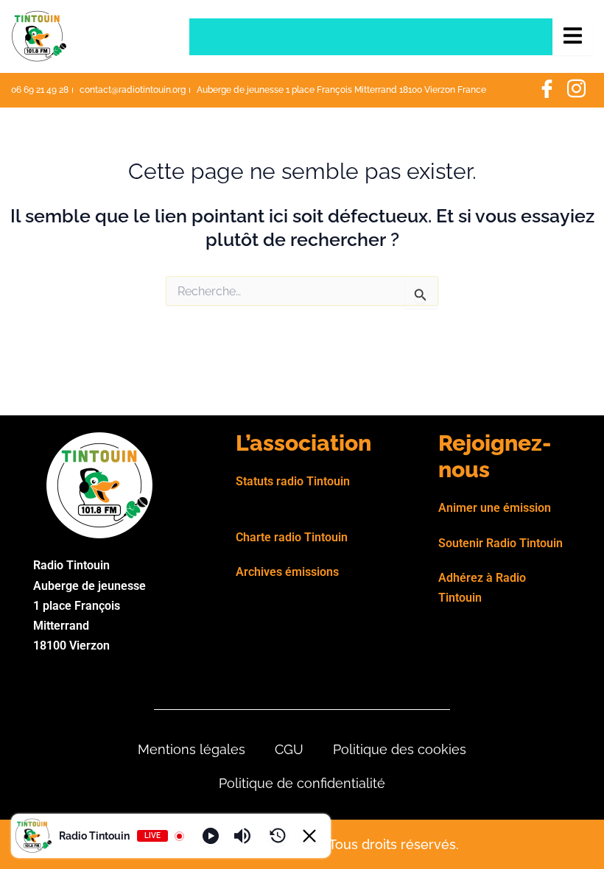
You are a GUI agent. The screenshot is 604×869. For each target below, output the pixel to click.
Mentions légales (191, 749)
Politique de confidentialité (302, 783)
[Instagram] (576, 91)
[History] (277, 836)
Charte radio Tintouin (292, 537)
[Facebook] (546, 91)
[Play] (210, 836)
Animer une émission (494, 508)
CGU (289, 749)
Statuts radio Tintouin (293, 481)
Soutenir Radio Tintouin (500, 543)
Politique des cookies (399, 749)
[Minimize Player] (309, 836)
